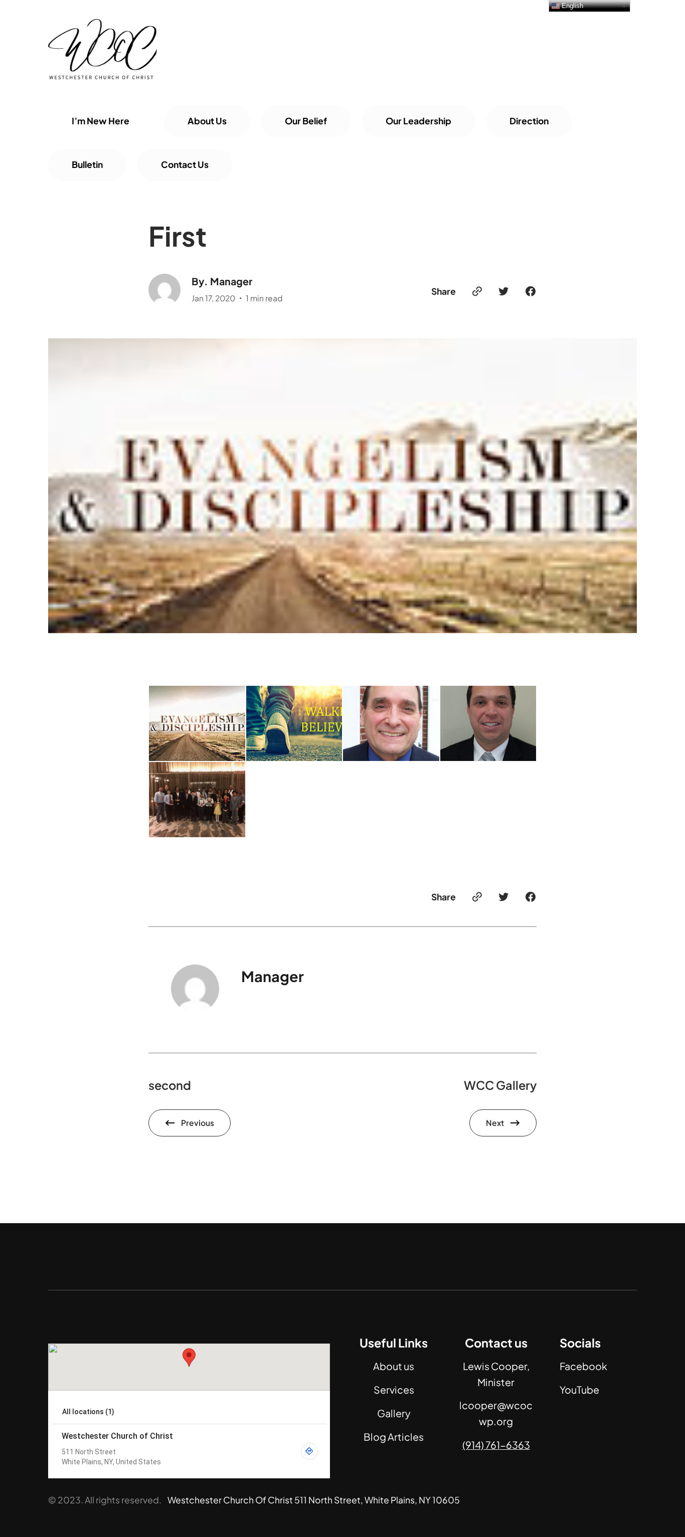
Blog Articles (394, 1437)
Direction (529, 120)
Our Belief (306, 120)
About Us (207, 120)
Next (495, 1122)
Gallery (394, 1413)
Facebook (583, 1366)
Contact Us (185, 164)
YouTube (579, 1390)
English (571, 6)
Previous (197, 1122)
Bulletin (87, 164)
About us (393, 1366)
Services (394, 1390)
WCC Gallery (500, 1085)
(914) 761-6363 (496, 1445)
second (169, 1085)
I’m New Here (100, 120)
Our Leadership (418, 120)
